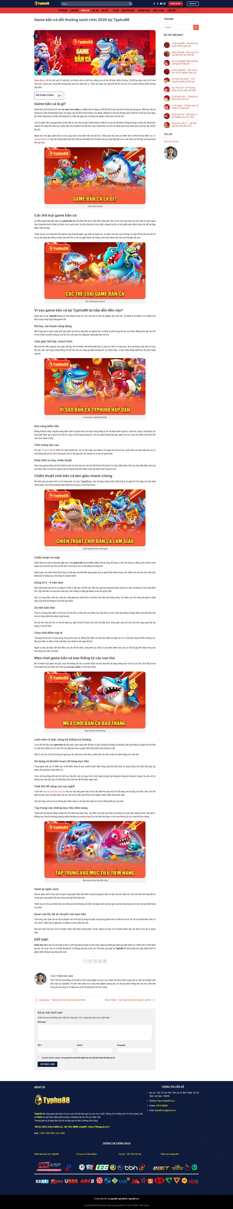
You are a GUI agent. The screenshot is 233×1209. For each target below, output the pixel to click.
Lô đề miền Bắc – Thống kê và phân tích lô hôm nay (185, 97)
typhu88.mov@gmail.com (165, 1110)
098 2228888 (162, 1105)
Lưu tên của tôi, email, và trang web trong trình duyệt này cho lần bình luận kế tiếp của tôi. (78, 1058)
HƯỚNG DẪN (144, 10)
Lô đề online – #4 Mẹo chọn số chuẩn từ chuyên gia (185, 106)
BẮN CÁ (85, 10)
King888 (83, 1127)
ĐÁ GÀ (95, 10)
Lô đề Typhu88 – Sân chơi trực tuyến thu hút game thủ (185, 44)
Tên (40, 1045)
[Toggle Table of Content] (58, 95)
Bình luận (42, 1022)
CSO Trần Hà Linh (171, 141)
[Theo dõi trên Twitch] (165, 4)
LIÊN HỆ (171, 10)
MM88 (75, 1127)
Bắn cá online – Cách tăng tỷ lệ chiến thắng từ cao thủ (128, 1000)
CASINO (74, 10)
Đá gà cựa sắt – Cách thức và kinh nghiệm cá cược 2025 (184, 115)
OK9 (70, 1127)
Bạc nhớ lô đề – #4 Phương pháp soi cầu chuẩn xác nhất (184, 89)
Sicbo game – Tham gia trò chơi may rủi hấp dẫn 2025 (62, 1000)
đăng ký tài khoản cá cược (54, 791)
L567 (57, 1133)
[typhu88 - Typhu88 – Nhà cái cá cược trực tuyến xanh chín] (45, 4)
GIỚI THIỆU (158, 10)
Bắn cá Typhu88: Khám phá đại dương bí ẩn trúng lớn (185, 62)
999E (52, 1133)
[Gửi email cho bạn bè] (95, 961)
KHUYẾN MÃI (128, 10)
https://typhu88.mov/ (166, 1101)
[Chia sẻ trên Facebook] (85, 961)
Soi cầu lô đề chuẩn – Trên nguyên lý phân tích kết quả (183, 80)
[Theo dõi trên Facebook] (154, 4)
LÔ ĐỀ (116, 10)
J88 (65, 1127)
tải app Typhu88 (48, 450)
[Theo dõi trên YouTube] (161, 4)
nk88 (63, 1133)
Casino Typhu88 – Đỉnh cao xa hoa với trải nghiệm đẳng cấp (184, 71)
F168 (42, 1133)
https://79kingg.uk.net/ (98, 1127)
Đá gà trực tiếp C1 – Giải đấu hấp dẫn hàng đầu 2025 (184, 124)
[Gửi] (130, 3)
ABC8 (44, 1127)
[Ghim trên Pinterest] (100, 961)
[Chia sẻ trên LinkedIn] (105, 961)
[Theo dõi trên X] (158, 4)
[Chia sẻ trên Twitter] (90, 961)
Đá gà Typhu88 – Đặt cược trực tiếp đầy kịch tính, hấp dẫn (185, 53)
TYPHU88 (62, 10)
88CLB (38, 1127)
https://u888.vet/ (55, 1127)
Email (80, 1045)
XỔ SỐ (105, 10)
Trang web (121, 1045)
